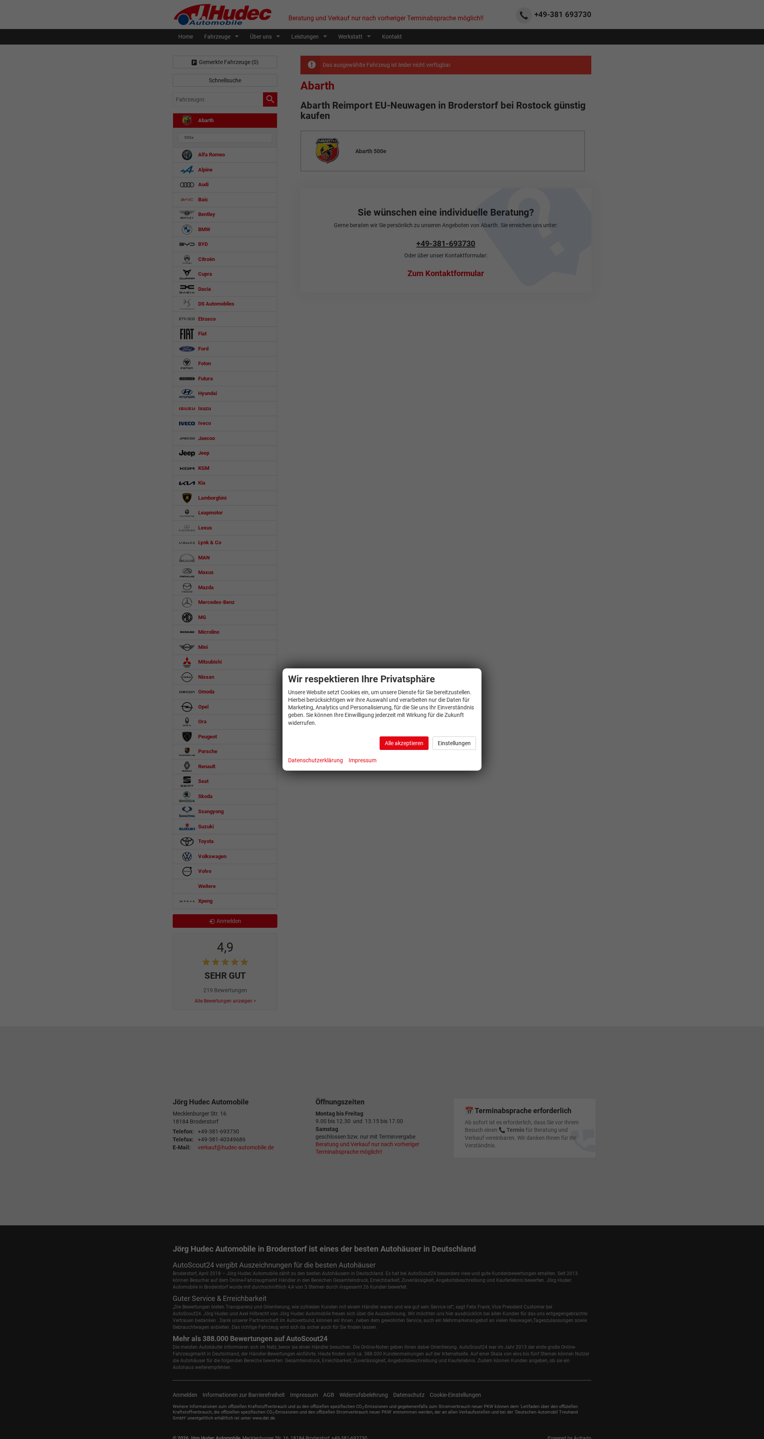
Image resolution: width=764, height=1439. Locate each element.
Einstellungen (454, 743)
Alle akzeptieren (404, 743)
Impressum (362, 760)
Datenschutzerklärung (315, 760)
